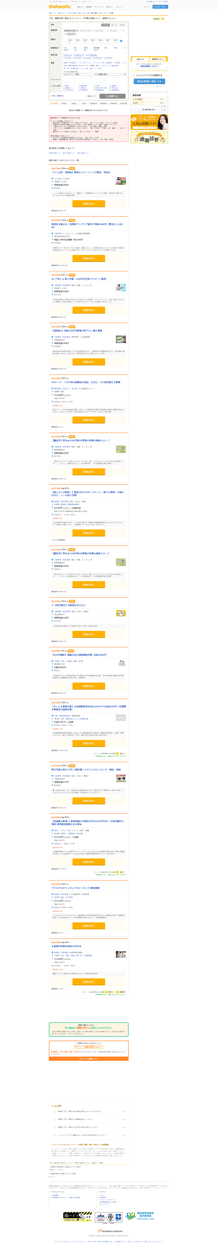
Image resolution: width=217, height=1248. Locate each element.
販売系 (58, 233)
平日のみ (115, 88)
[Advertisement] (89, 1012)
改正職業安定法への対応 (108, 1202)
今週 (105, 48)
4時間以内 (84, 90)
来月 (85, 50)
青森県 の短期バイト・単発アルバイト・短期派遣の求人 (66, 1185)
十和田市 (51, 1170)
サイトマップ (104, 1204)
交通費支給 (100, 90)
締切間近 (84, 86)
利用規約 (103, 1197)
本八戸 (51, 1176)
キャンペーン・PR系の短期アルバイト (72, 1187)
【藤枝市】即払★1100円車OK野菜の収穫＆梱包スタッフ (80, 440)
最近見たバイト (157, 59)
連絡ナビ (80, 7)
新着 (67, 86)
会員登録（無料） (160, 7)
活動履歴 (89, 7)
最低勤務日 (103, 103)
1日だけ (67, 55)
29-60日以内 (97, 58)
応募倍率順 (123, 103)
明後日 (86, 48)
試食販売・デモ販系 (113, 63)
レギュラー (119, 7)
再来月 (96, 50)
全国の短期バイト (83, 153)
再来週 (66, 50)
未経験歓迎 (115, 90)
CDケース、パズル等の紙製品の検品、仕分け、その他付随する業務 (85, 382)
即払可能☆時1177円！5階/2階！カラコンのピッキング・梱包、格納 (86, 769)
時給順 (74, 103)
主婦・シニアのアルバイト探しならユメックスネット (145, 1241)
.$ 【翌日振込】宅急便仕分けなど (68, 605)
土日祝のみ (69, 90)
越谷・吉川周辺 (67, 897)
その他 (58, 179)
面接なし (69, 88)
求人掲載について (152, 1)
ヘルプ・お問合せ (163, 1)
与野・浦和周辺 (67, 719)
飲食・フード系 (95, 68)
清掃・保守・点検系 (64, 661)
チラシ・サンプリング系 (95, 63)
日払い (98, 86)
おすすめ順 (53, 103)
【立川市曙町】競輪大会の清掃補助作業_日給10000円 (78, 655)
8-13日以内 (67, 58)
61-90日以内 (108, 58)
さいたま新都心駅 (81, 719)
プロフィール (98, 7)
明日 (75, 48)
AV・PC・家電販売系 (71, 68)
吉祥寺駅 (79, 834)
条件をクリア (92, 96)
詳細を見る (88, 203)
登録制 (114, 86)
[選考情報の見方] (149, 109)
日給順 (84, 103)
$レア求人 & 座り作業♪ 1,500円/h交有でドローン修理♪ (79, 279)
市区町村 (122, 25)
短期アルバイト (127, 1187)
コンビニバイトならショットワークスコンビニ (69, 1241)
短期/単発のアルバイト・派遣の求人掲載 (66, 1197)
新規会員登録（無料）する (149, 81)
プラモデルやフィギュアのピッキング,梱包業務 (75, 888)
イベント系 (82, 63)
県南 (62, 392)
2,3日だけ (79, 55)
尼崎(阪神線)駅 (73, 504)
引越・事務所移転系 (70, 66)
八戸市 (60, 1170)
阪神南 (63, 504)
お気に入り (109, 7)
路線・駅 (114, 25)
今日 (65, 48)
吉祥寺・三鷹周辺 (68, 834)
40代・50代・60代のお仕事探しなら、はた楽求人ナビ (106, 1241)
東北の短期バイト (69, 153)
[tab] (140, 59)
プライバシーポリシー (107, 1200)
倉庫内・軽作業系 (69, 63)
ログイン (147, 7)
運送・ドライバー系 (62, 830)
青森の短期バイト (55, 153)
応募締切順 (113, 103)
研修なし (84, 88)
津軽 (119, 1185)
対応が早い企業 (101, 88)
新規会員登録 (145, 66)
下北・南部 (112, 1185)
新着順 (64, 103)
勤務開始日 (93, 103)
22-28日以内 (87, 58)
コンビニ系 (84, 68)
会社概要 (55, 1195)
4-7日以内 (91, 55)
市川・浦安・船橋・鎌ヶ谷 (71, 956)
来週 (115, 48)
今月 (75, 50)
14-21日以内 (77, 58)
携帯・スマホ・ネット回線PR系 (107, 66)
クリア (124, 48)
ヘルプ (102, 1195)
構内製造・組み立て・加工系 (65, 389)
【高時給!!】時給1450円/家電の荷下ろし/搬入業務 (76, 330)
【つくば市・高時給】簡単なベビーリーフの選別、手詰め (80, 172)
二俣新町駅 (87, 956)
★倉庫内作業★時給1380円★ (66, 946)
